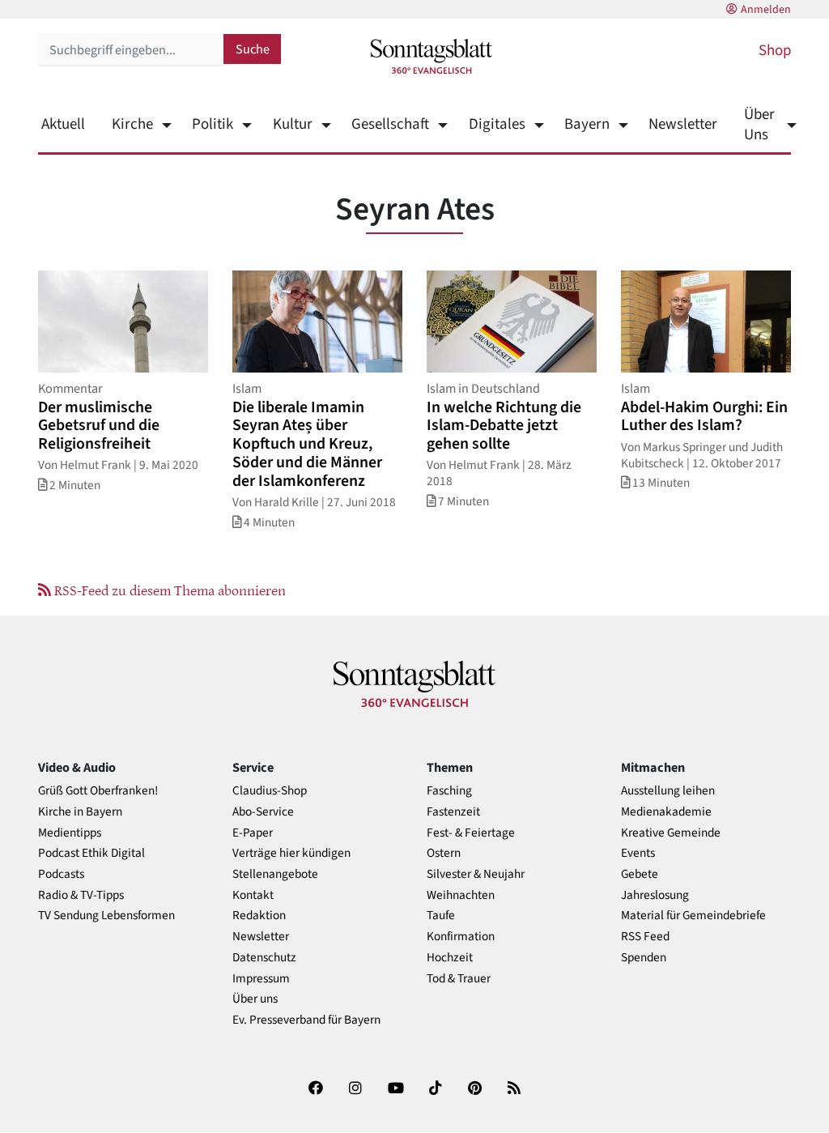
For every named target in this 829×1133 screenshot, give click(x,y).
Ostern (444, 853)
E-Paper (252, 832)
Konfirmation (461, 936)
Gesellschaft (390, 124)
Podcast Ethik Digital (91, 853)
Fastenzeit (453, 811)
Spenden (643, 957)
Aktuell (63, 124)
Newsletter (682, 124)
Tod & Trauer (459, 978)
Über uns (255, 998)
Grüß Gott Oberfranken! (98, 790)
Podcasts (61, 874)
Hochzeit (450, 957)
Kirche (132, 124)
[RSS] (514, 1091)
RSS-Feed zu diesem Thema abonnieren (168, 590)
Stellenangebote (275, 874)
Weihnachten (461, 895)
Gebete (639, 874)
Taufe (441, 915)
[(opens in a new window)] (315, 1091)
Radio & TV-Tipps (81, 895)
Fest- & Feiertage (471, 832)
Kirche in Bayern (80, 811)
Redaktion (259, 915)
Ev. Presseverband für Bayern (306, 1020)
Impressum (261, 978)
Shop (775, 51)
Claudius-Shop (269, 790)
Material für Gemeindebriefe (693, 915)
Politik (212, 124)
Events (638, 853)
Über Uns (759, 125)
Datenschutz (264, 957)
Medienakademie (666, 811)
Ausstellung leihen (668, 790)
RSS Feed (645, 936)
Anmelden (766, 10)
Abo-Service (263, 811)
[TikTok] (435, 1091)
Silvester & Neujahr (476, 874)
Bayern (587, 124)
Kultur (292, 124)
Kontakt (253, 895)
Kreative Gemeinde (671, 832)
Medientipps (69, 832)
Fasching (449, 790)
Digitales (497, 124)
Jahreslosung (655, 895)
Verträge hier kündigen (291, 853)
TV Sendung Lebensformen (106, 915)
